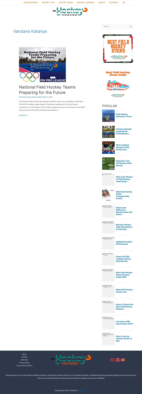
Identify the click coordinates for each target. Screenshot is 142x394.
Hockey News (66, 2)
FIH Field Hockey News (27, 97)
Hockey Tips (48, 2)
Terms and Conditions (24, 366)
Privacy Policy (24, 363)
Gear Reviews (30, 2)
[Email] (112, 360)
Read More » (23, 115)
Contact (114, 2)
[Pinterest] (118, 360)
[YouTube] (123, 360)
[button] (124, 2)
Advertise (24, 360)
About (101, 2)
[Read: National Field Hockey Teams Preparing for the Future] (42, 64)
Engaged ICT (82, 390)
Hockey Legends (85, 2)
